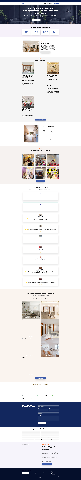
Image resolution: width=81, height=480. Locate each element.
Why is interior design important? (31, 431)
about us (35, 473)
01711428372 (53, 472)
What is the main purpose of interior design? (49, 437)
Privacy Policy (36, 472)
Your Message (40, 415)
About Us (48, 3)
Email (38, 408)
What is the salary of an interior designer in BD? (49, 435)
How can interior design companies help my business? (31, 439)
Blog (51, 3)
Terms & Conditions (36, 471)
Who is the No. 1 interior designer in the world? (31, 437)
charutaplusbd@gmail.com (54, 471)
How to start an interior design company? (49, 439)
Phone (50, 408)
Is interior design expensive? (49, 433)
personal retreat (49, 86)
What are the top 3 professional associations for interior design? (31, 435)
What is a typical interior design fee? (31, 433)
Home (42, 3)
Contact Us (56, 3)
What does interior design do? (49, 431)
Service (45, 3)
